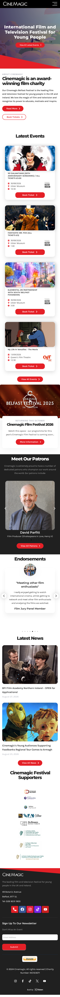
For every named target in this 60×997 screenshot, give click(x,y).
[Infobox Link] (30, 990)
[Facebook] (22, 909)
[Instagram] (30, 909)
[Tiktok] (37, 909)
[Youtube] (45, 909)
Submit (14, 947)
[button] (30, 401)
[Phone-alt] (14, 909)
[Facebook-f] (22, 981)
